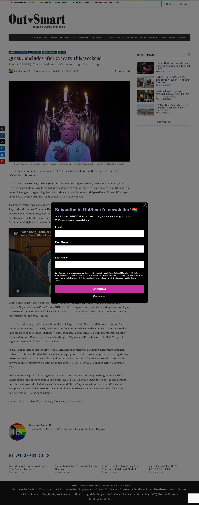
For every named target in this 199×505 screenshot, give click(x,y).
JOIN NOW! (99, 289)
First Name (61, 242)
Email (58, 227)
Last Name (61, 257)
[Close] (145, 205)
